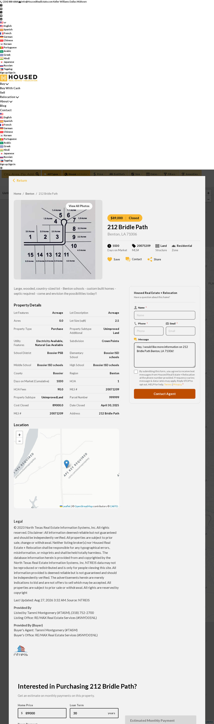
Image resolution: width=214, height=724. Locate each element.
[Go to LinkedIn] (1, 19)
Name (142, 307)
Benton (29, 193)
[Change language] (3, 22)
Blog (3, 105)
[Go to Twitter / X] (1, 12)
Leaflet (66, 506)
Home (17, 193)
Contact (6, 110)
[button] (66, 464)
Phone (143, 323)
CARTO (114, 506)
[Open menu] (1, 168)
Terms (168, 384)
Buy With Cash (10, 88)
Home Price (25, 705)
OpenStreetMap (84, 506)
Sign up (4, 72)
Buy (2, 83)
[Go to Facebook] (1, 5)
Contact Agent (165, 394)
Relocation (7, 97)
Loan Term (77, 705)
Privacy (177, 384)
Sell (2, 92)
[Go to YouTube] (1, 15)
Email (174, 323)
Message (143, 339)
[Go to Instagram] (1, 8)
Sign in (11, 72)
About (4, 101)
